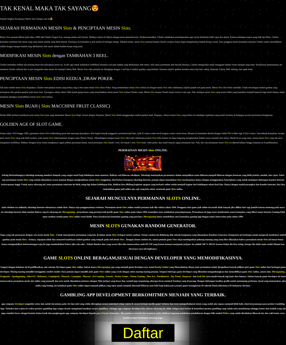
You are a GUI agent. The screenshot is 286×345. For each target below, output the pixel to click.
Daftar (226, 313)
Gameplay (76, 276)
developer (20, 304)
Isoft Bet (201, 276)
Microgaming (69, 212)
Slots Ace (151, 276)
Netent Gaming (137, 276)
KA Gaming (99, 276)
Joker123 (31, 276)
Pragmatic (5, 276)
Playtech (65, 276)
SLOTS (174, 198)
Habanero (42, 276)
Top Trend (176, 276)
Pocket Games (122, 276)
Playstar (87, 276)
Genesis (110, 276)
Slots (68, 28)
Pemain (105, 313)
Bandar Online (161, 267)
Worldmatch (163, 276)
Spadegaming (18, 276)
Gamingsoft (54, 276)
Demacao (187, 276)
